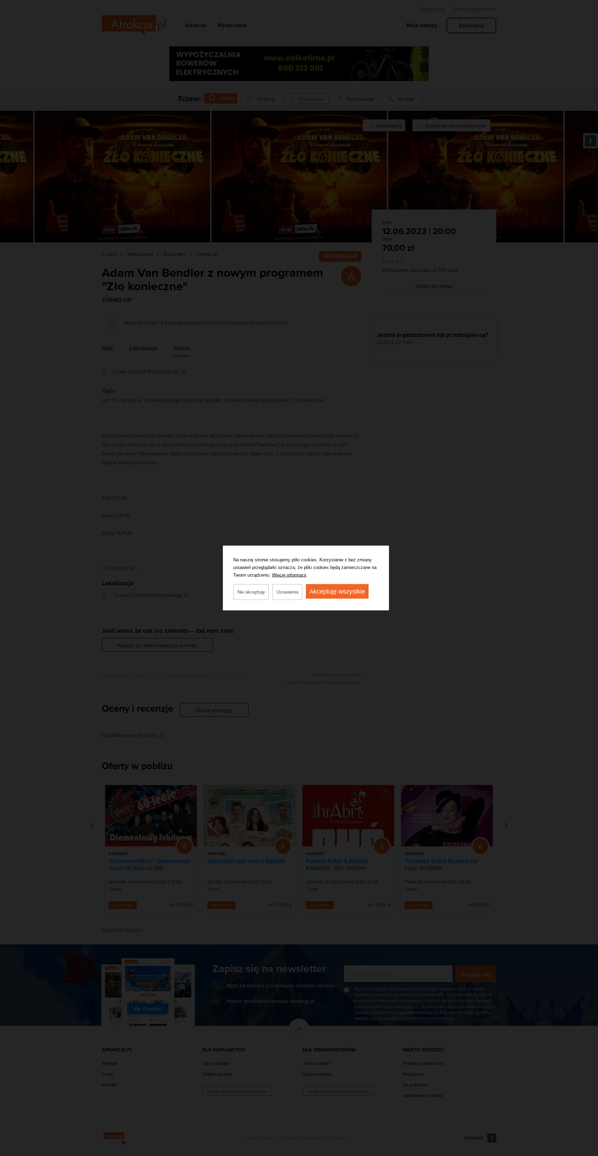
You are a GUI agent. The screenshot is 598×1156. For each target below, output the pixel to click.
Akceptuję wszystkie (337, 591)
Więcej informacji (289, 575)
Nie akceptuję (251, 592)
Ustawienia (287, 592)
